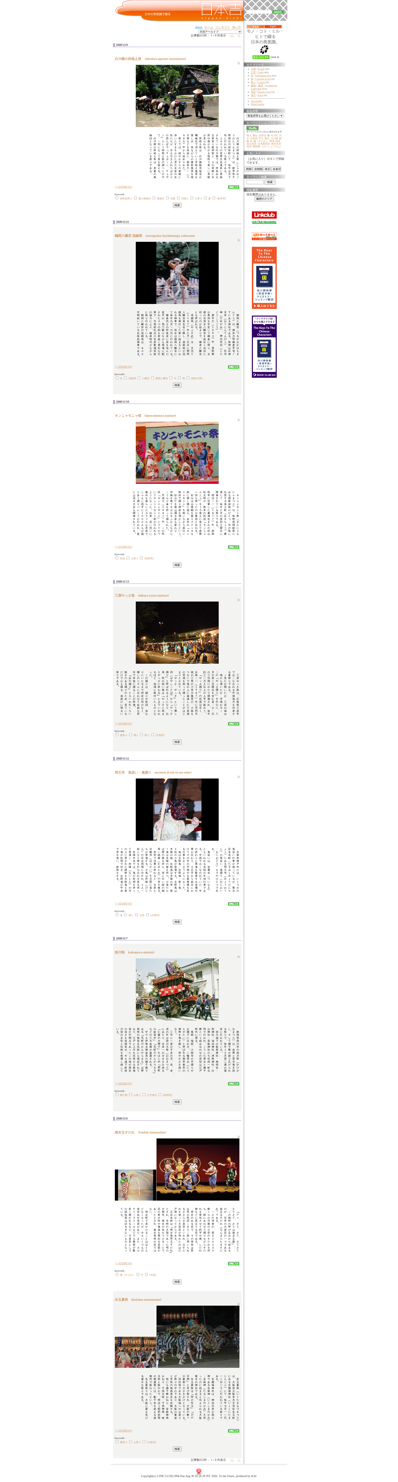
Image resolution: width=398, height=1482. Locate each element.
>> (232, 35)
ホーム (208, 27)
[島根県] (149, 558)
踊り (135, 735)
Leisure (261, 82)
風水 (267, 138)
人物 (253, 69)
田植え (185, 198)
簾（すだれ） (127, 1275)
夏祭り (123, 735)
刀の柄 (274, 138)
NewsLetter (256, 101)
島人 (249, 135)
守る (260, 138)
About (198, 27)
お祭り (198, 198)
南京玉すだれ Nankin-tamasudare (142, 1132)
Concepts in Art (263, 78)
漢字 (253, 95)
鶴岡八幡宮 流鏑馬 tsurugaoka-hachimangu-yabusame (156, 235)
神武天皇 (276, 143)
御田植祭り (126, 198)
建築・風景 (257, 85)
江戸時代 (152, 1095)
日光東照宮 (264, 143)
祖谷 (277, 141)
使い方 (236, 27)
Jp (238, 62)
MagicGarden (257, 104)
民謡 (122, 558)
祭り (146, 735)
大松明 (253, 138)
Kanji (260, 95)
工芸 (253, 72)
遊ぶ (253, 82)
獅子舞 (123, 1095)
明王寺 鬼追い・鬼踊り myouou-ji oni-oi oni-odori (155, 772)
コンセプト (222, 27)
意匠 (253, 92)
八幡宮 (145, 378)
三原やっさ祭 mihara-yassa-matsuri (143, 595)
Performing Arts (263, 75)
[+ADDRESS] (123, 187)
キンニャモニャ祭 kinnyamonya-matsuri (147, 415)
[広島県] (160, 735)
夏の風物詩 (144, 198)
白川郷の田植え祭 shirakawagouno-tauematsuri (152, 59)
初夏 (172, 198)
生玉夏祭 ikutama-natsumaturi (140, 1299)
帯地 (271, 141)
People (261, 69)
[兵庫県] (155, 915)
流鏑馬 (132, 378)
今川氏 (274, 135)
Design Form (264, 92)
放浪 (249, 146)
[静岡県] (167, 1095)
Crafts (261, 72)
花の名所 (252, 143)
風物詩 (160, 198)
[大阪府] (151, 1442)
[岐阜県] (221, 198)
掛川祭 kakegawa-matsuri (136, 952)
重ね (255, 135)
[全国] (152, 1275)
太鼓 (142, 915)
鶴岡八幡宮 (161, 378)
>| (239, 35)
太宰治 (262, 135)
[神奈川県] (197, 378)
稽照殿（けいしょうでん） (268, 146)
